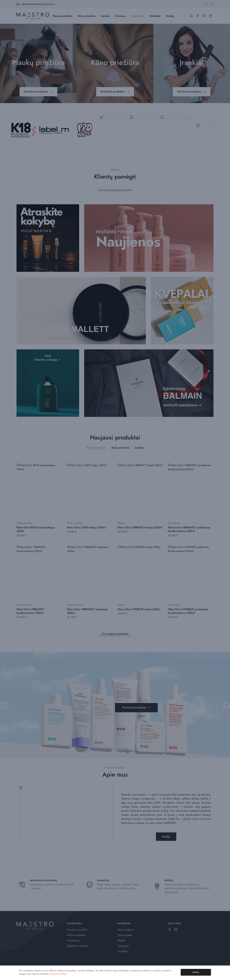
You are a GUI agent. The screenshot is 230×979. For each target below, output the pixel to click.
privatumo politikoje (58, 973)
